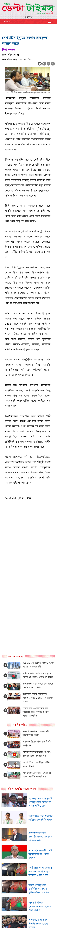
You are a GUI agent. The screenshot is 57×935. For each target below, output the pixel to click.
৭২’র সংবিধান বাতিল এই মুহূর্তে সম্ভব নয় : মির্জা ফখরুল (40, 854)
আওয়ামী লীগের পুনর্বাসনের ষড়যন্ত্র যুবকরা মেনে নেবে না (39, 906)
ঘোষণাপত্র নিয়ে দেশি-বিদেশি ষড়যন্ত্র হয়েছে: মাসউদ (38, 923)
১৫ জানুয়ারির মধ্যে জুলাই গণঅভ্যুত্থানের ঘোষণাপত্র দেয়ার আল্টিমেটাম (40, 802)
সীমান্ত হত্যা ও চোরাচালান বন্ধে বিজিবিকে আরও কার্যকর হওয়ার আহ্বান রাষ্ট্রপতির (36, 712)
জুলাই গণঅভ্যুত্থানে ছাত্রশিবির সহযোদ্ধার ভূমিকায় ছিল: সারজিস (38, 889)
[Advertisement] (28, 561)
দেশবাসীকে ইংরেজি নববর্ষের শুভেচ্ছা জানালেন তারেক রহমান (40, 836)
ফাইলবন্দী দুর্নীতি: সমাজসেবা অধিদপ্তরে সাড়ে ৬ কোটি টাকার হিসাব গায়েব (38, 698)
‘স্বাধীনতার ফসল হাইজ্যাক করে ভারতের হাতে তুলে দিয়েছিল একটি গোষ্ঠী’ (40, 871)
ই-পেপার (28, 16)
